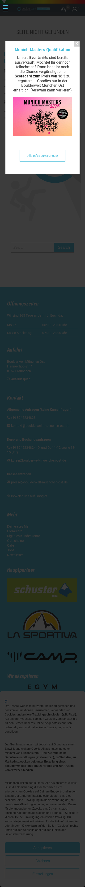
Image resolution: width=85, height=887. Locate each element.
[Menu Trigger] (5, 8)
